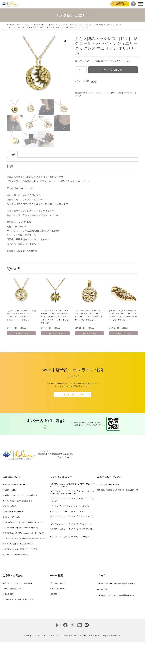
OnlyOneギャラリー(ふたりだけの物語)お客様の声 (116, 584)
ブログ (101, 575)
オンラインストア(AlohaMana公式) (16, 554)
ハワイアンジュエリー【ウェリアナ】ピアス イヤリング (71, 524)
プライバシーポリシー (58, 583)
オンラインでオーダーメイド (108, 485)
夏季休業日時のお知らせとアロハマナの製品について (117, 490)
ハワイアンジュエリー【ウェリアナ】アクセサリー (69, 537)
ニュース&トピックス (109, 476)
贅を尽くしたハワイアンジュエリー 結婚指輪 (20, 495)
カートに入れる (111, 69)
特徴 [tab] (13, 154)
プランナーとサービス (11, 517)
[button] (65, 41)
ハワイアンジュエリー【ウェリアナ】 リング (67, 512)
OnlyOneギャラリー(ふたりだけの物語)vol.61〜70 (115, 595)
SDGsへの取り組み (57, 589)
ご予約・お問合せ (13, 575)
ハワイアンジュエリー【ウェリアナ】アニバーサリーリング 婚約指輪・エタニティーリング (72, 492)
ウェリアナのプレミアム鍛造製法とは (17, 501)
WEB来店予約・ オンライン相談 (121, 4)
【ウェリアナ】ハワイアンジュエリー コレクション (69, 506)
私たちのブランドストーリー (14, 485)
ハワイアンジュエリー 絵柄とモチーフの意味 (20, 549)
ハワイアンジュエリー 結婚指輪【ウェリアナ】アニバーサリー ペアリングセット (72, 485)
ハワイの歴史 (102, 589)
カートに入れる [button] (20, 333)
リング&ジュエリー (61, 476)
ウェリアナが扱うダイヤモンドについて (18, 544)
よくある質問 (8, 594)
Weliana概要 (56, 575)
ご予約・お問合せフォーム (13, 589)
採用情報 (53, 594)
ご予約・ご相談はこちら (72, 394)
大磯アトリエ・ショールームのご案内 (17, 583)
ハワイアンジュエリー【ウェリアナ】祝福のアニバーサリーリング (72, 499)
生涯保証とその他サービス (13, 512)
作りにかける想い (9, 490)
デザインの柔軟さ (9, 506)
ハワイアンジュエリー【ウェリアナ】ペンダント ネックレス (72, 517)
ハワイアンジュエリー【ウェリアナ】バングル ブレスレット (72, 530)
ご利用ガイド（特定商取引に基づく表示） (19, 599)
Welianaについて (12, 476)
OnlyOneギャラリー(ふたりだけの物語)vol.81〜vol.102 (23, 522)
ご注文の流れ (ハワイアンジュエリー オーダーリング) (23, 533)
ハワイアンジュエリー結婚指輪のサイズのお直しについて (25, 538)
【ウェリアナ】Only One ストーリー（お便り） (21, 528)
